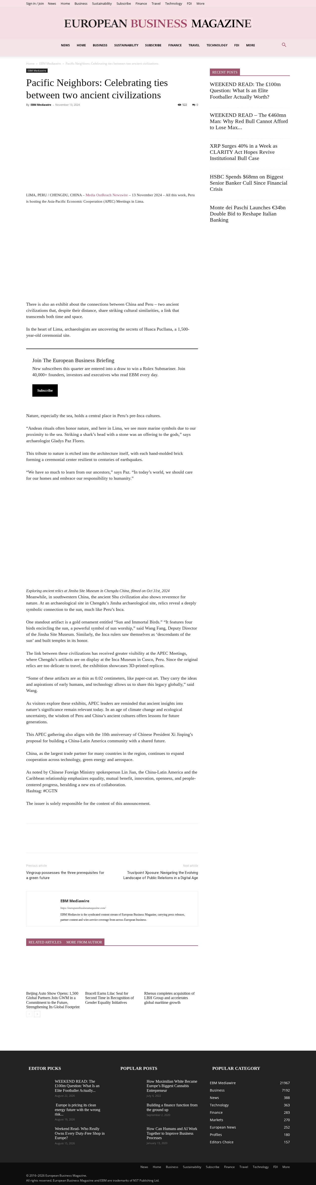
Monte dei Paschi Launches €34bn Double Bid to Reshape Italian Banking (248, 213)
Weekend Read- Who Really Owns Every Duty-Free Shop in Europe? (80, 1133)
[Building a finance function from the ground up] (130, 1111)
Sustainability (102, 3)
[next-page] (37, 1014)
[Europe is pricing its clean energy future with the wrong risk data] (38, 1111)
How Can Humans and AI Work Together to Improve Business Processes (172, 1133)
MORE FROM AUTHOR (84, 942)
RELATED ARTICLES (45, 942)
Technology (173, 3)
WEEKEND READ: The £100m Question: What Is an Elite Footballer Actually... (77, 1086)
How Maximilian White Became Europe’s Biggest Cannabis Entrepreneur (172, 1086)
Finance (141, 3)
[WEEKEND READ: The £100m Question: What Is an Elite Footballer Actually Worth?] (38, 1088)
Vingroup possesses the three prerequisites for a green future (65, 875)
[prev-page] (29, 1014)
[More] (77, 116)
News (52, 3)
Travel (156, 3)
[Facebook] (31, 116)
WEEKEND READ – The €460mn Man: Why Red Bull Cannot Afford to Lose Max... (249, 121)
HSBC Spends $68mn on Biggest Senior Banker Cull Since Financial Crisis (248, 183)
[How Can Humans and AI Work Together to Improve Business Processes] (130, 1135)
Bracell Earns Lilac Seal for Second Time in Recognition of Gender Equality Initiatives (109, 998)
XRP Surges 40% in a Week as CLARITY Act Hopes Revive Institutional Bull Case (243, 152)
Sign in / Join (35, 3)
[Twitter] (42, 116)
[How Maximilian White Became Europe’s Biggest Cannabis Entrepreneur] (130, 1088)
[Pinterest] (54, 116)
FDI (189, 3)
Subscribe (124, 3)
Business (81, 3)
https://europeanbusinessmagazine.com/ (83, 907)
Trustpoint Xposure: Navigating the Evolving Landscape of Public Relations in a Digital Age (160, 875)
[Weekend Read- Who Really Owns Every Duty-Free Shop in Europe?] (38, 1135)
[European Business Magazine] (158, 23)
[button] (284, 45)
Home (65, 3)
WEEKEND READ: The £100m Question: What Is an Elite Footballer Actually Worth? (245, 90)
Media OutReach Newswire (107, 195)
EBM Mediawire (50, 63)
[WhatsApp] (65, 116)
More (200, 3)
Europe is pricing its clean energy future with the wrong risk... (77, 1109)
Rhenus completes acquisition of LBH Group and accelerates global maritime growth (169, 998)
